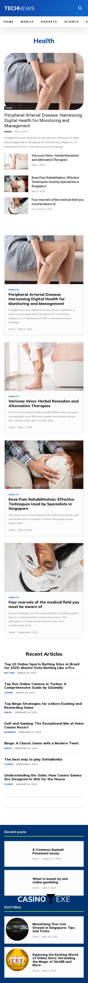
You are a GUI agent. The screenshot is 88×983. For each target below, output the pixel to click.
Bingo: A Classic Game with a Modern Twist (41, 743)
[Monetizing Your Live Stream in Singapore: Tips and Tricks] (17, 929)
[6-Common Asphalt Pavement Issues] (17, 854)
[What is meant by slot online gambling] (17, 882)
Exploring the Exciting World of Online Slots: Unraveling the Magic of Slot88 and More (55, 960)
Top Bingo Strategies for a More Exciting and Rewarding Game (43, 705)
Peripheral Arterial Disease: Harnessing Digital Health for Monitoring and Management (43, 120)
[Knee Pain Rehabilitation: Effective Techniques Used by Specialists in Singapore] (16, 184)
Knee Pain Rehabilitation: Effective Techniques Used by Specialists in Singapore (55, 182)
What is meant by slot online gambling (50, 880)
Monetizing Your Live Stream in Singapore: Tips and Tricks (53, 927)
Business (10, 732)
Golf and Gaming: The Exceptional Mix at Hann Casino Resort (44, 725)
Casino (8, 692)
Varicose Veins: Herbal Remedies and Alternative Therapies (44, 403)
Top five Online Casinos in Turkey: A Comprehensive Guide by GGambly (35, 686)
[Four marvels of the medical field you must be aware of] (16, 206)
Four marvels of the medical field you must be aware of (44, 604)
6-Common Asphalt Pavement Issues (48, 851)
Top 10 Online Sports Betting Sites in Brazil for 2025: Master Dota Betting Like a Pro (41, 666)
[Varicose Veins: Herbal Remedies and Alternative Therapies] (16, 161)
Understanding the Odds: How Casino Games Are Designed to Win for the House (43, 777)
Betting (9, 672)
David (8, 131)
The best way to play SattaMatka (33, 759)
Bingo (8, 712)
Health (9, 107)
